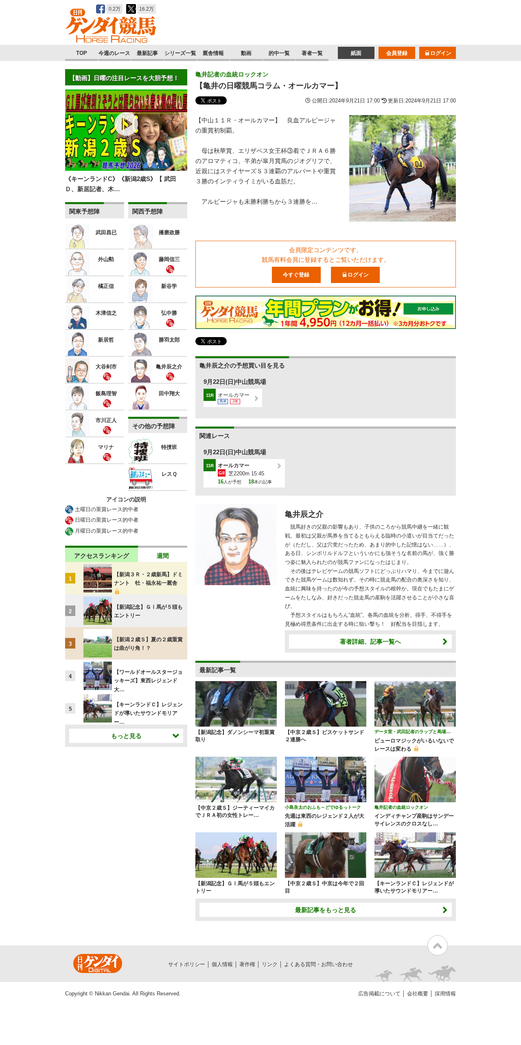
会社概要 (417, 994)
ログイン (440, 53)
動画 (246, 53)
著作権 (247, 964)
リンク (270, 964)
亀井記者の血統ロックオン (232, 74)
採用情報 (445, 994)
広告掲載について (379, 994)
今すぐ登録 (296, 275)
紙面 (356, 53)
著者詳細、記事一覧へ (370, 641)
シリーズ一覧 (180, 53)
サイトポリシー (186, 964)
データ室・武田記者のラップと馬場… (412, 731)
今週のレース (114, 53)
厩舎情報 (213, 53)
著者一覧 (312, 53)
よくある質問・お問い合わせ (318, 964)
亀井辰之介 (304, 514)
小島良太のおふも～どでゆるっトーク (323, 807)
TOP (81, 53)
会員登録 (396, 53)
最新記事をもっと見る (325, 909)
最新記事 (147, 53)
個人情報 (222, 964)
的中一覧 (279, 53)
